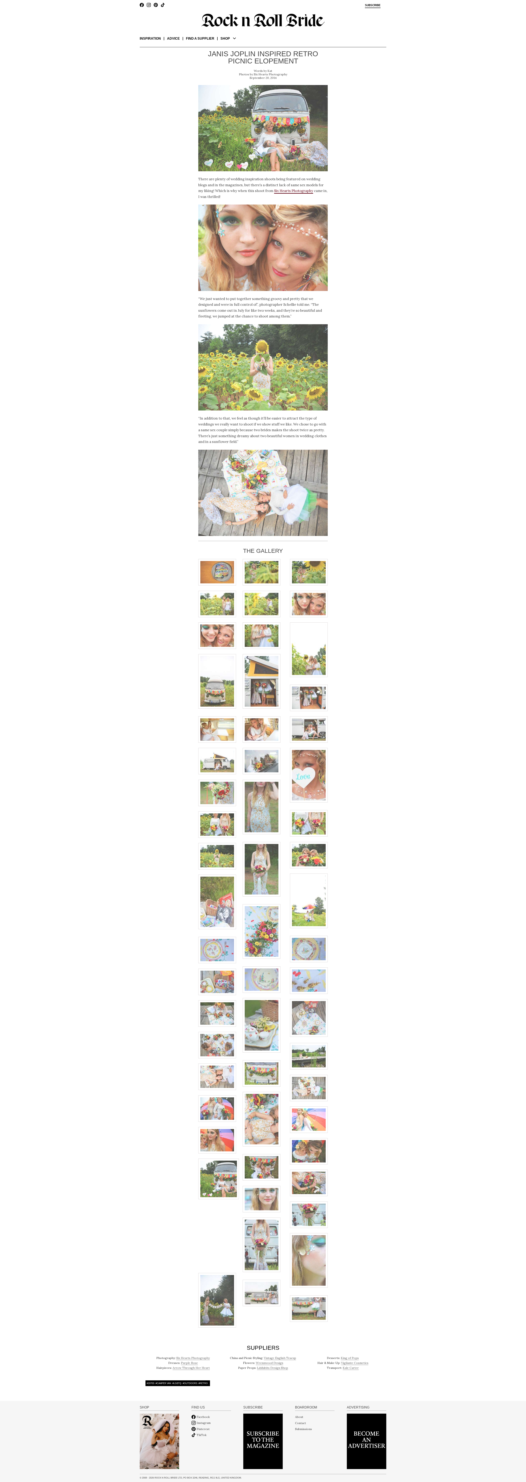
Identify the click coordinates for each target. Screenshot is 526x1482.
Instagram (204, 1423)
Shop (225, 38)
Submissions (303, 1429)
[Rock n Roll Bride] (263, 20)
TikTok (201, 1435)
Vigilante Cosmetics (354, 1363)
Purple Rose (189, 1363)
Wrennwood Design (269, 1363)
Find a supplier (200, 38)
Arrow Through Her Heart (191, 1368)
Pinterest (203, 1429)
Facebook (203, 1417)
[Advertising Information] (366, 1441)
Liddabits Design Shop (272, 1368)
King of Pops (350, 1358)
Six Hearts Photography (270, 74)
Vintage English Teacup (280, 1358)
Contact (300, 1423)
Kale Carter (351, 1368)
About (299, 1417)
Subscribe (373, 5)
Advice (173, 38)
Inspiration (150, 38)
